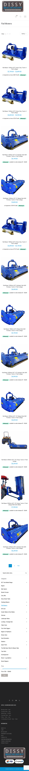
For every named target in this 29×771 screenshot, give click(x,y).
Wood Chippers (5, 661)
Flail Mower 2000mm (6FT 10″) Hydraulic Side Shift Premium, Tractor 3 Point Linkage (14, 373)
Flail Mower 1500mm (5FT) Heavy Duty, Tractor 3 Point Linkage (14, 112)
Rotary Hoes (4, 635)
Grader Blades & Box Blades (8, 612)
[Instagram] (12, 700)
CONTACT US (4, 737)
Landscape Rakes (5, 618)
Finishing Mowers (5, 602)
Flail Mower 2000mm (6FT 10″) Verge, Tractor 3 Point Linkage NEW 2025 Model (14, 504)
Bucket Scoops (5, 592)
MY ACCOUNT (4, 731)
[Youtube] (16, 700)
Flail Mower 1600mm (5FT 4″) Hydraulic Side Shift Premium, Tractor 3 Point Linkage (14, 155)
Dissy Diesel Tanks (5, 599)
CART (2, 730)
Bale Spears (4, 589)
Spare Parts (4, 645)
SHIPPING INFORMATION (6, 739)
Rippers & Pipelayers (6, 631)
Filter (4, 675)
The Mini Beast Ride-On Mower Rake (10, 648)
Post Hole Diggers (5, 628)
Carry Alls (3, 595)
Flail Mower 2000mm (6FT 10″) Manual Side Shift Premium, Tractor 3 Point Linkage (14, 416)
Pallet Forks (4, 625)
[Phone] (19, 700)
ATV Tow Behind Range (6, 582)
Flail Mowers (4, 605)
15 (7, 33)
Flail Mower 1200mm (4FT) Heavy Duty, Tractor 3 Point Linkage (14, 68)
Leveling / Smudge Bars (7, 622)
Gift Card (3, 608)
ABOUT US (3, 728)
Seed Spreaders (5, 638)
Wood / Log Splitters (6, 658)
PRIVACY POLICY (4, 743)
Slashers (3, 641)
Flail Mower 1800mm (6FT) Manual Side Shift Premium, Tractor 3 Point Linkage (14, 329)
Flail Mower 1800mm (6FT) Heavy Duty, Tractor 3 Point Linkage (14, 242)
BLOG (2, 735)
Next (18, 565)
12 (5, 33)
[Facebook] (9, 700)
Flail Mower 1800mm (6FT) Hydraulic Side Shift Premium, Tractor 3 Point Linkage (14, 286)
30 (9, 33)
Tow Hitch (3, 651)
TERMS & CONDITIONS (6, 741)
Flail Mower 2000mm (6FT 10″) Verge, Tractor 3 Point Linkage (14, 460)
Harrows (3, 615)
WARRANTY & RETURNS (6, 733)
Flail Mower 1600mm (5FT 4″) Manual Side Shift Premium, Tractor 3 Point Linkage (14, 199)
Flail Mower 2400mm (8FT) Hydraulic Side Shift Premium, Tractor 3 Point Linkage (14, 547)
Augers (3, 585)
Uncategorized (4, 654)
